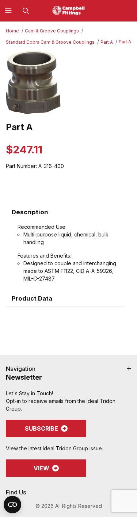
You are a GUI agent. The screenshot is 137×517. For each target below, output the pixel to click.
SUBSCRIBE (41, 428)
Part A (106, 42)
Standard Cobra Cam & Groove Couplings (50, 42)
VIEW (41, 468)
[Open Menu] (8, 10)
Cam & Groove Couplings (52, 31)
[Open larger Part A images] (68, 82)
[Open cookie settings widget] (12, 504)
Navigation (20, 368)
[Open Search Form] (25, 10)
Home (12, 31)
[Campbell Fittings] (69, 10)
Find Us (16, 492)
